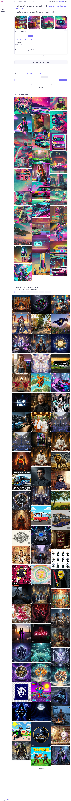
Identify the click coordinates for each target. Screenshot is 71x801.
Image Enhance (21, 51)
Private (60, 84)
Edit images (4, 11)
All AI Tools (4, 5)
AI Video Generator (5, 19)
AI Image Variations (5, 17)
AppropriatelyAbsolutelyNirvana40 (29, 29)
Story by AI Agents (35, 84)
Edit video (3, 9)
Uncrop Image (4, 23)
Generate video (44, 76)
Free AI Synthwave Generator (29, 74)
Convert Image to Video (6, 21)
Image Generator (5, 15)
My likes (17, 292)
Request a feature (3, 800)
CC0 (21, 44)
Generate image (37, 76)
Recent (24, 292)
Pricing (50, 1)
